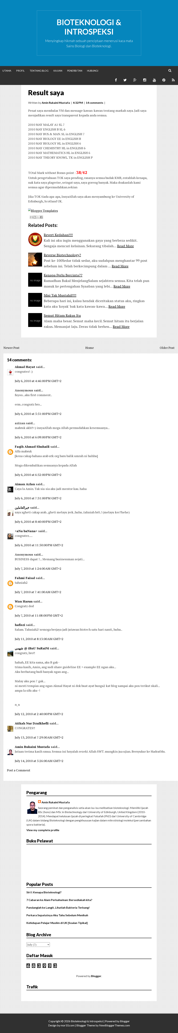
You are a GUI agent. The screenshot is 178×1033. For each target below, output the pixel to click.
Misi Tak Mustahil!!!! (60, 295)
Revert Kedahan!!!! (58, 234)
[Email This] (31, 217)
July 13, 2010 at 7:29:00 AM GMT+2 (39, 737)
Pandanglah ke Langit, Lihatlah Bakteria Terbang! (58, 907)
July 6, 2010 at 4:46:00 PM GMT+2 (38, 381)
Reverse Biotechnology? (62, 255)
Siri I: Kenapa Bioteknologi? (44, 892)
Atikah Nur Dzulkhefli (32, 723)
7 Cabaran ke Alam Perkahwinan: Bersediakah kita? (59, 899)
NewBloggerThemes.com (114, 1025)
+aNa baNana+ (26, 531)
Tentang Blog (39, 70)
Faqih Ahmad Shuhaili (32, 446)
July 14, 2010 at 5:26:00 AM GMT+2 (39, 761)
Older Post (167, 348)
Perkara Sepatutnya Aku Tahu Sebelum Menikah (57, 915)
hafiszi (20, 625)
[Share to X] (38, 217)
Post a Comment (18, 770)
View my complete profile (42, 830)
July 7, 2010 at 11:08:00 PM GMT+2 (39, 615)
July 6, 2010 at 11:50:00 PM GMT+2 (39, 545)
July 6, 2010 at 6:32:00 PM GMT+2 (38, 475)
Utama (6, 70)
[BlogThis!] (35, 217)
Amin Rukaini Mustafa (32, 747)
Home (89, 348)
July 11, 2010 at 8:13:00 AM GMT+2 (39, 639)
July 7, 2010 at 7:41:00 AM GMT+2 (38, 592)
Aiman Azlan (25, 484)
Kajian (57, 70)
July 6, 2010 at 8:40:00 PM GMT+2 (38, 521)
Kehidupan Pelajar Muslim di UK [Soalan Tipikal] (57, 922)
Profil (20, 70)
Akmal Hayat (25, 367)
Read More (125, 246)
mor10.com (67, 1025)
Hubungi (92, 70)
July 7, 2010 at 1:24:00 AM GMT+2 (38, 568)
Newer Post (11, 348)
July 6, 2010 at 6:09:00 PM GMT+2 (38, 437)
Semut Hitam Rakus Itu (62, 315)
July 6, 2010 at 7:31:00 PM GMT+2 (38, 498)
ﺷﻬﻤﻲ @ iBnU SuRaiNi (32, 648)
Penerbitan (74, 70)
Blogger (96, 976)
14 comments (94, 102)
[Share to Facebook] (41, 217)
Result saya (46, 92)
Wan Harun (24, 601)
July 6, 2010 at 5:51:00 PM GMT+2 (38, 414)
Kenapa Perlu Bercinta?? (63, 275)
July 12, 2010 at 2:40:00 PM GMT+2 (39, 714)
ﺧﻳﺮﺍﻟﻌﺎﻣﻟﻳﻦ (22, 507)
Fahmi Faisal (25, 578)
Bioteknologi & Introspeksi (89, 27)
